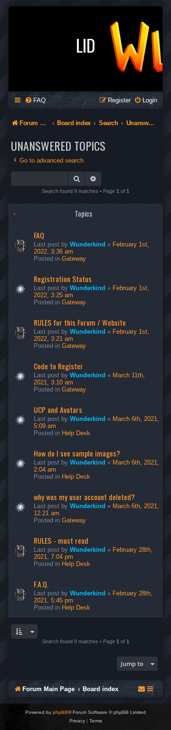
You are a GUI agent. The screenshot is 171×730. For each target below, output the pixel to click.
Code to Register (58, 366)
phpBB (60, 712)
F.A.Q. (41, 584)
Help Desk (76, 433)
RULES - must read (61, 540)
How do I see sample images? (77, 453)
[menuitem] (35, 100)
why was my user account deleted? (84, 496)
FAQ (39, 235)
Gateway (74, 258)
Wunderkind (87, 244)
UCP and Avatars (58, 409)
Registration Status (63, 278)
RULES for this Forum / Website (80, 322)
